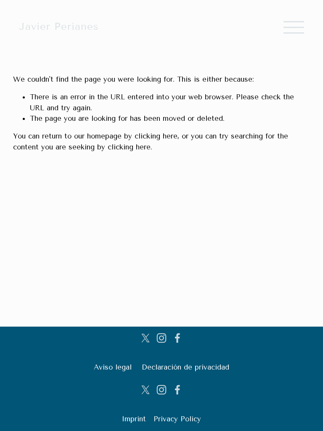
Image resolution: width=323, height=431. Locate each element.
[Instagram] (161, 338)
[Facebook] (177, 338)
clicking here (156, 136)
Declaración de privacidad (185, 367)
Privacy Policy (177, 419)
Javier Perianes (59, 26)
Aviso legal (113, 367)
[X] (145, 338)
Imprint (134, 419)
